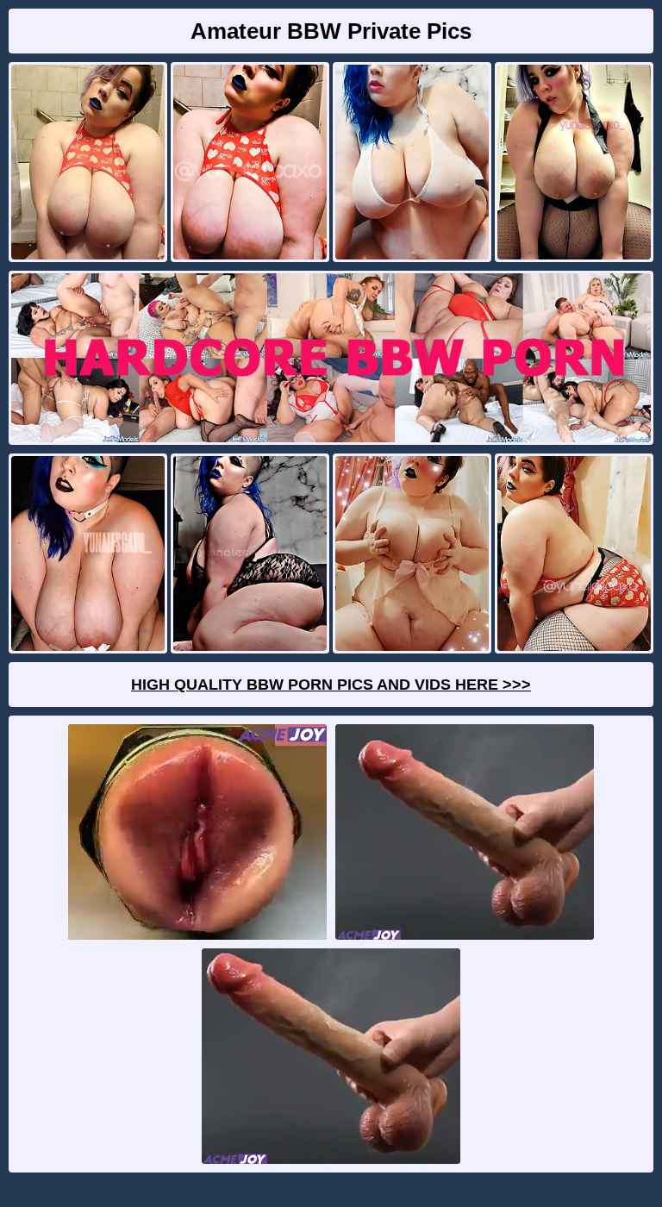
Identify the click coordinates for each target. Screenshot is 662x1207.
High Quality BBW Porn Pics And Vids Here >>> (331, 684)
